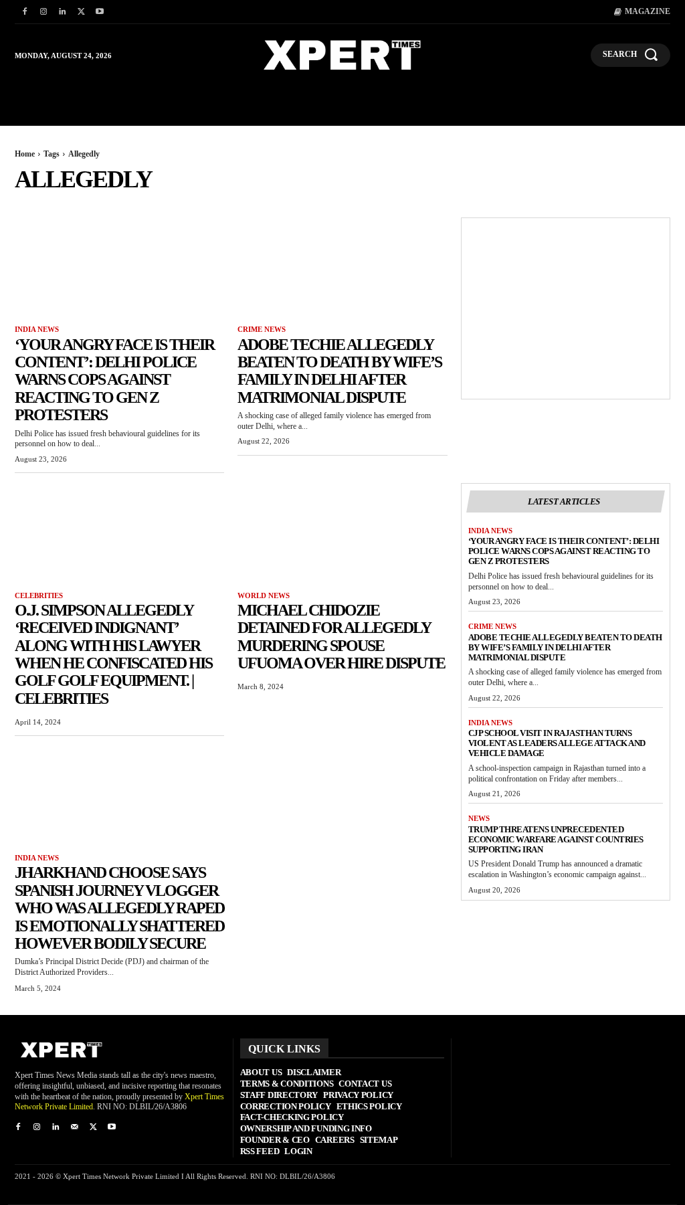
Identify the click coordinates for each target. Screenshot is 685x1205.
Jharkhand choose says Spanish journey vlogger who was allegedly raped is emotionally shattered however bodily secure (119, 908)
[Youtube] (100, 12)
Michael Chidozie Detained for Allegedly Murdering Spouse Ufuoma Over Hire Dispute (341, 636)
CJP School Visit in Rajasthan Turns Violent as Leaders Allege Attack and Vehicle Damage (557, 743)
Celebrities (39, 595)
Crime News (261, 329)
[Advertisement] (565, 308)
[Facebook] (25, 12)
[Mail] (74, 1127)
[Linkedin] (62, 12)
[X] (81, 12)
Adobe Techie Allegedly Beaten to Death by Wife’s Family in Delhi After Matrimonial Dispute (339, 371)
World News (263, 595)
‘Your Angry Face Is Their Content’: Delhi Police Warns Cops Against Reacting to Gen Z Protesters (114, 380)
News (479, 818)
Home (25, 154)
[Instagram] (43, 12)
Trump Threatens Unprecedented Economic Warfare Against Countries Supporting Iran (556, 839)
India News (37, 329)
